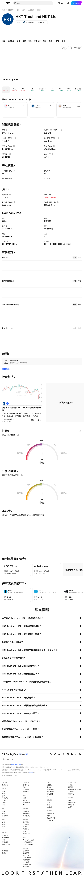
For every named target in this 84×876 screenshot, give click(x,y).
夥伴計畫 (71, 805)
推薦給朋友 (50, 789)
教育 (48, 805)
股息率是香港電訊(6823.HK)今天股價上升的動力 (21, 408)
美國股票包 (26, 816)
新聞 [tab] (24, 41)
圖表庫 (70, 787)
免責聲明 (26, 853)
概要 (24, 798)
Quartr (31, 773)
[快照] (63, 48)
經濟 (3, 822)
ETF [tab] (57, 41)
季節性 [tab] (51, 41)
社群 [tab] (30, 41)
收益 (3, 824)
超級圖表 (5, 785)
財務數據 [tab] (11, 41)
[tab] (75, 257)
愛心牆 (49, 787)
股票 (3, 791)
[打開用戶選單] (68, 3)
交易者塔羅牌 (27, 842)
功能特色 (26, 785)
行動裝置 (5, 851)
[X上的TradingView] (51, 754)
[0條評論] (32, 420)
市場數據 (26, 789)
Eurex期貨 (26, 813)
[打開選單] (3, 3)
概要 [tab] (3, 41)
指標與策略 (50, 813)
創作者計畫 (50, 791)
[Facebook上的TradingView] (55, 754)
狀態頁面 (26, 866)
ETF (3, 793)
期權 (3, 840)
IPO (3, 829)
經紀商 (25, 800)
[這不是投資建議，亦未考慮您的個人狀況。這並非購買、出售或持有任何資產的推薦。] (18, 435)
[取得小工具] (67, 48)
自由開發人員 (51, 818)
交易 (48, 802)
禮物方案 (26, 791)
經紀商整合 (71, 802)
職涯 (24, 831)
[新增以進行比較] (24, 106)
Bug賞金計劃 (27, 864)
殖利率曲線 (5, 837)
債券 (3, 796)
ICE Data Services (16, 764)
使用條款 (26, 851)
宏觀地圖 (5, 842)
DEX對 (4, 802)
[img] (44, 22)
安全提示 (26, 862)
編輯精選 (50, 807)
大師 (48, 816)
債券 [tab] (63, 41)
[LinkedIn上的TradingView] (67, 754)
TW (62, 3)
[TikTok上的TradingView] (75, 754)
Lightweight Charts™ (75, 789)
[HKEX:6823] (4, 403)
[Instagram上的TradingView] (63, 754)
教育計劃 (71, 807)
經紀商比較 (26, 802)
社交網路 (50, 785)
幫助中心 (26, 829)
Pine (3, 805)
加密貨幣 (5, 798)
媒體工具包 (26, 833)
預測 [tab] (44, 41)
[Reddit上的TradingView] (79, 754)
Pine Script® (6, 844)
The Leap (26, 805)
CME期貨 (26, 811)
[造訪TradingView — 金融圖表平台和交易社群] (10, 79)
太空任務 (26, 824)
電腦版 (4, 853)
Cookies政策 (27, 857)
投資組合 (5, 835)
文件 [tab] (18, 41)
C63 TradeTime (28, 844)
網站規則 (50, 794)
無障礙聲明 (26, 860)
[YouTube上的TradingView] (59, 754)
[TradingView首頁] (8, 3)
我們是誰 (26, 822)
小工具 (70, 785)
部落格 (25, 826)
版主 (48, 796)
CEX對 (4, 800)
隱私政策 (26, 855)
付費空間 (50, 820)
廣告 (69, 800)
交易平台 (71, 794)
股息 (3, 826)
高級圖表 (71, 791)
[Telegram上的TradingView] (71, 754)
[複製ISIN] (64, 244)
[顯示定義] (7, 130)
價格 (24, 787)
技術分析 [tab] (37, 41)
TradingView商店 (28, 840)
